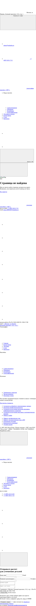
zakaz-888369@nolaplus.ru (11, 210)
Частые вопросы (8, 394)
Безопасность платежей (10, 423)
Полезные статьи (8, 395)
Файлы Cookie (7, 415)
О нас (5, 117)
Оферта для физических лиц (11, 418)
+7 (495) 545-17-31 (13, 208)
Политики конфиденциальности (17, 605)
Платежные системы (9, 421)
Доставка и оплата (9, 114)
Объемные (10, 109)
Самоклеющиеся (12, 108)
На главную (3, 192)
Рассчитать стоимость (6, 403)
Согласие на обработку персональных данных (17, 406)
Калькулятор (7, 115)
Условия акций (7, 424)
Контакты (6, 118)
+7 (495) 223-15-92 (8, 494)
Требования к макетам (10, 392)
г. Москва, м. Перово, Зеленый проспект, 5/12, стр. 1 (9, 324)
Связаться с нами (18, 15)
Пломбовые (10, 111)
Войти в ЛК (30, 161)
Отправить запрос (5, 602)
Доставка (6, 346)
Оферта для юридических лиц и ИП (14, 420)
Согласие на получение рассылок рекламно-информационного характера (16, 409)
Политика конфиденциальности (13, 407)
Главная (5, 343)
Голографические (12, 112)
